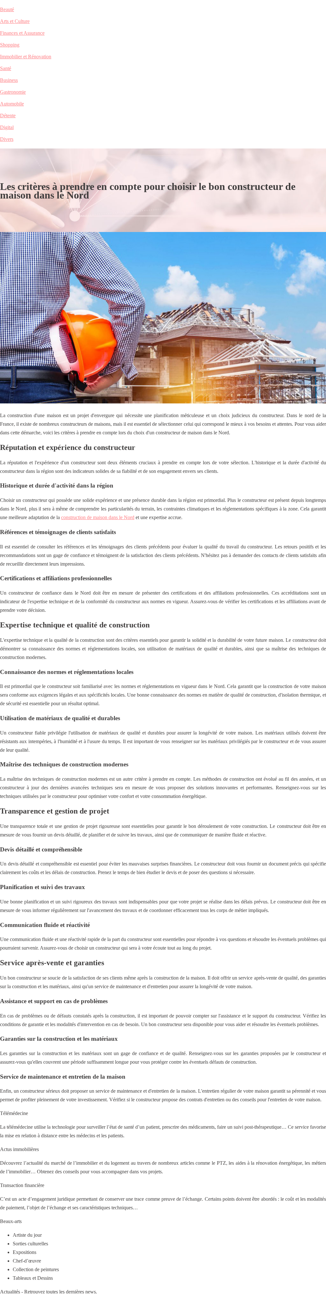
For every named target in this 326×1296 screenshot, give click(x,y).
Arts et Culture (15, 21)
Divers (6, 139)
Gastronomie (13, 92)
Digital (7, 127)
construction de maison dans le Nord (97, 517)
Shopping (9, 44)
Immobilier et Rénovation (25, 56)
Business (9, 80)
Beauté (7, 9)
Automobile (12, 103)
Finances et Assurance (22, 33)
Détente (8, 115)
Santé (5, 68)
